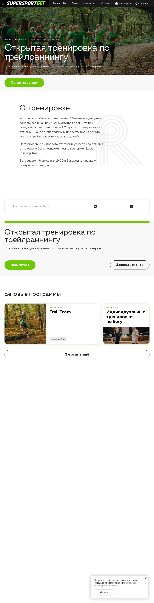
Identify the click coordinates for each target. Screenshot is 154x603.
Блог (65, 3)
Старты (75, 3)
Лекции (56, 3)
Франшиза (88, 3)
